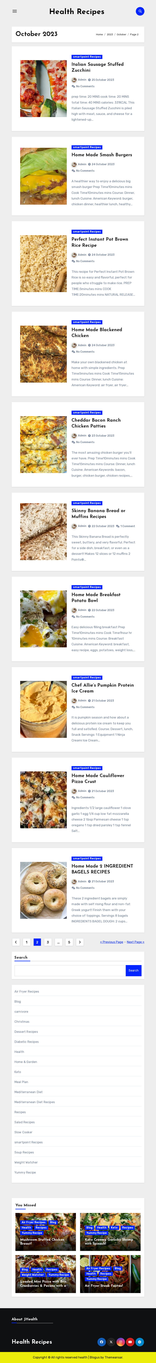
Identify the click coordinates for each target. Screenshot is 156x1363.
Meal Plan (21, 1082)
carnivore (21, 1011)
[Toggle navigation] (15, 11)
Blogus (95, 1357)
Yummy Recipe (25, 1172)
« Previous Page (111, 942)
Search (21, 958)
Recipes (20, 1112)
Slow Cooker (23, 1132)
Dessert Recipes (26, 1032)
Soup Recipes (24, 1152)
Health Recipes (76, 12)
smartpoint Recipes (87, 56)
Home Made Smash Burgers (102, 155)
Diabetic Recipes (26, 1042)
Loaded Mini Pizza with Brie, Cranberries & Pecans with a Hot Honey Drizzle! (43, 1286)
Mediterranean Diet (28, 1092)
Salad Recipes (24, 1122)
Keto (17, 1072)
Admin (82, 79)
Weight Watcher (26, 1162)
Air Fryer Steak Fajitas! (104, 1286)
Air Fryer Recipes (26, 991)
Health (19, 1052)
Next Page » (135, 942)
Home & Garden (25, 1062)
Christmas (21, 1021)
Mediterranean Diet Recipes (34, 1102)
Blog (17, 1001)
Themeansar (113, 1357)
